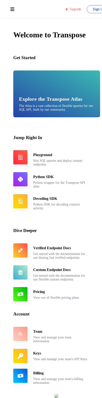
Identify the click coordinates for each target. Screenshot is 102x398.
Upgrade (75, 9)
